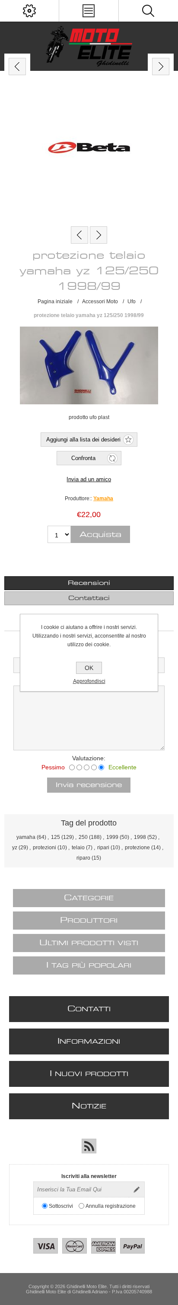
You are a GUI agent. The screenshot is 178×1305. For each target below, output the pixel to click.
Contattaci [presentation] (89, 598)
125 (55, 837)
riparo (83, 858)
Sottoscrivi (61, 1206)
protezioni (44, 848)
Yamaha (103, 498)
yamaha (25, 837)
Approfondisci (89, 681)
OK (89, 667)
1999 (112, 837)
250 (83, 837)
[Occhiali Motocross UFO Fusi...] (98, 235)
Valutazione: (88, 758)
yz (14, 848)
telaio (78, 848)
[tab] (88, 583)
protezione (137, 848)
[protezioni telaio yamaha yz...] (79, 235)
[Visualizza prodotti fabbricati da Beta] (89, 148)
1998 (140, 837)
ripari (103, 848)
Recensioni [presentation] (89, 583)
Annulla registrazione (111, 1206)
